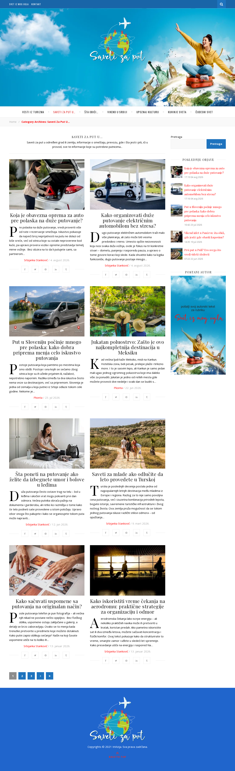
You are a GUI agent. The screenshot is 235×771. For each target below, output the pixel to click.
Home (13, 121)
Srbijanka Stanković (36, 260)
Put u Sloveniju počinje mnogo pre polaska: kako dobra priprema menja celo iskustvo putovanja (46, 349)
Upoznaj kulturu (147, 112)
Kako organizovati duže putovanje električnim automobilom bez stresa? (127, 220)
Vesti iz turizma (33, 112)
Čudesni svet (204, 112)
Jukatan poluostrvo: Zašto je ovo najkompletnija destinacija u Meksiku (127, 347)
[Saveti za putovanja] (117, 40)
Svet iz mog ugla (19, 4)
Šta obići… (91, 112)
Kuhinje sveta (177, 112)
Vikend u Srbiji (117, 112)
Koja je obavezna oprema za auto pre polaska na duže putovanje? (47, 218)
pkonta (38, 397)
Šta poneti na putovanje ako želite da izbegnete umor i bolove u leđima (46, 479)
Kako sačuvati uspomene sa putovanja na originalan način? (47, 604)
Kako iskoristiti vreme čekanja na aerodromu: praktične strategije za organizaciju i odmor (127, 606)
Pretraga (176, 137)
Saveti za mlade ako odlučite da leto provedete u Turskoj (127, 477)
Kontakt (36, 4)
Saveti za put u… (64, 112)
